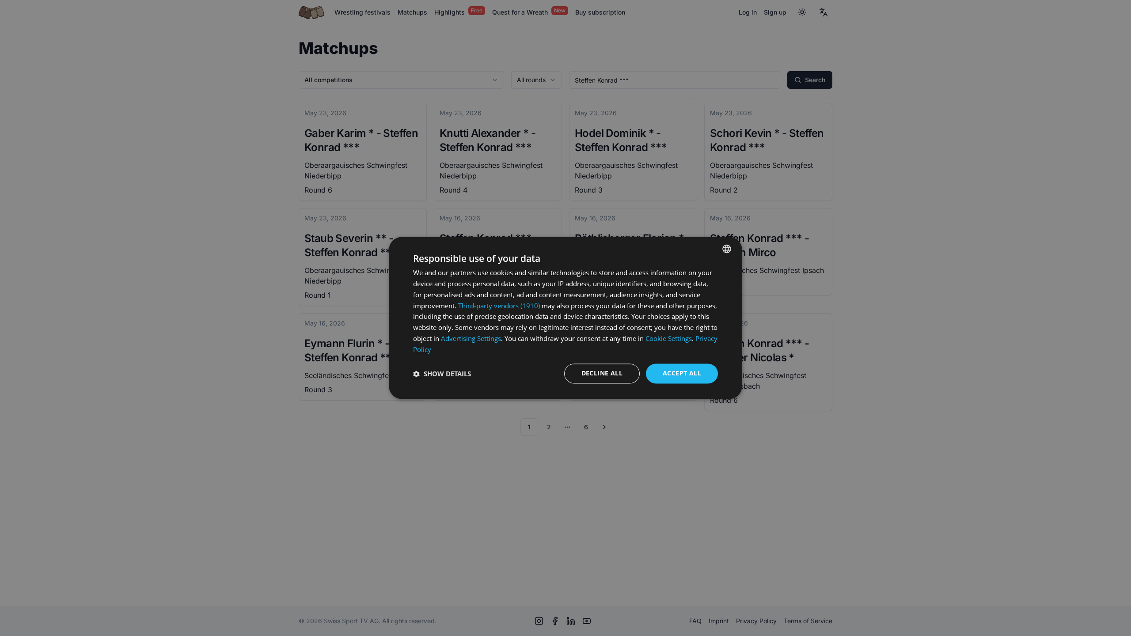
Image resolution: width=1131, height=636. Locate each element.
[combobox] (726, 248)
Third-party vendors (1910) (499, 305)
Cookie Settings (668, 338)
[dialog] (565, 318)
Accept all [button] (682, 373)
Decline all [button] (601, 373)
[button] (442, 374)
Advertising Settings (471, 338)
